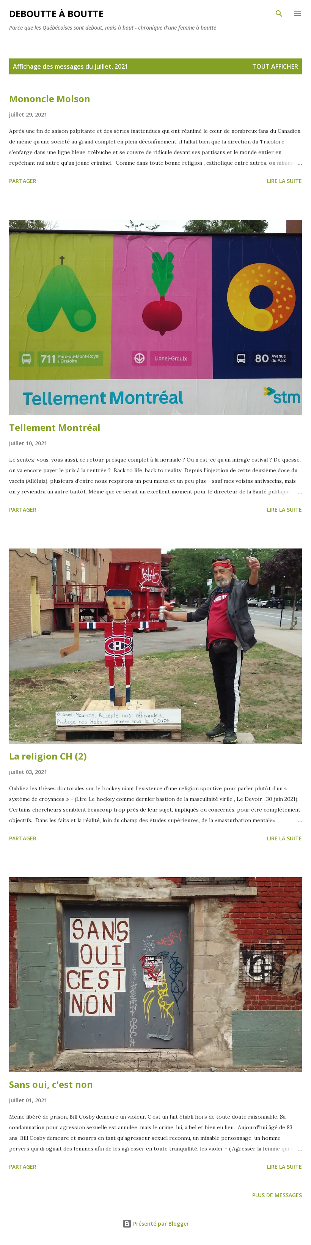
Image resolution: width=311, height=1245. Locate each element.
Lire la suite (284, 180)
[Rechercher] (279, 13)
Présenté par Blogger (160, 1223)
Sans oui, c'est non (51, 1084)
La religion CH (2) (48, 756)
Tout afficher (275, 66)
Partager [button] (22, 180)
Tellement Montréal (55, 427)
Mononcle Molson (49, 98)
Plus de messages (277, 1195)
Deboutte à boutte (56, 13)
